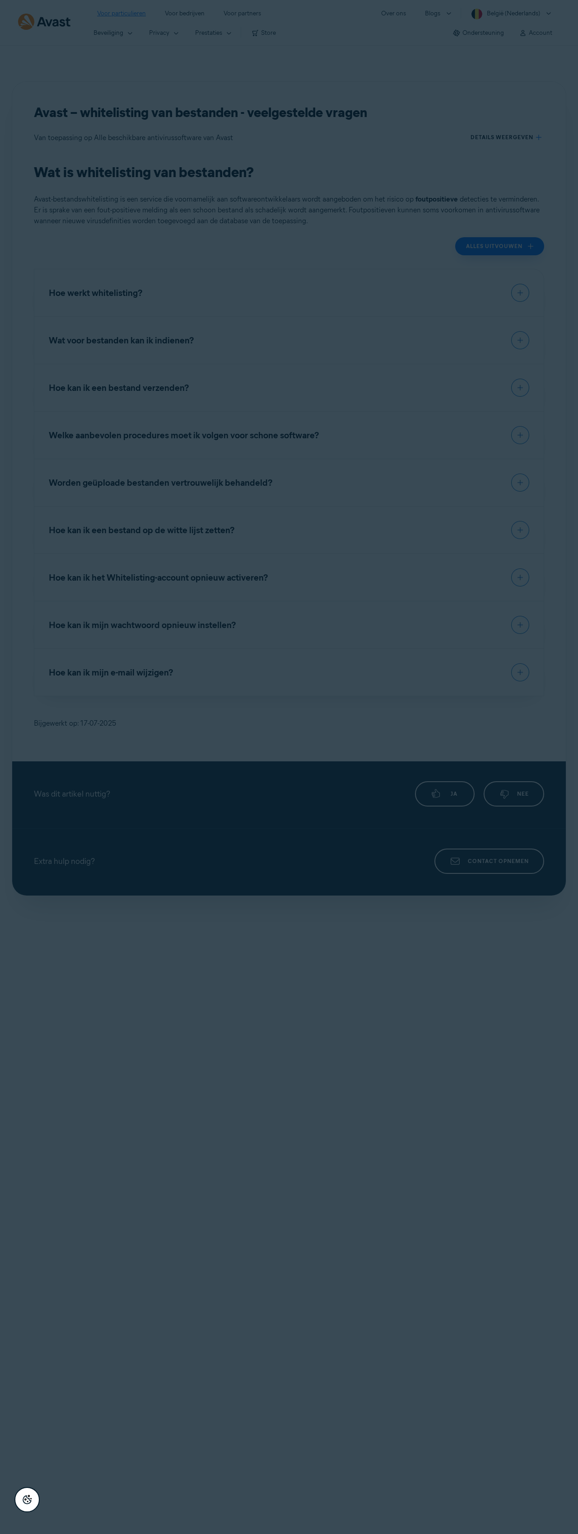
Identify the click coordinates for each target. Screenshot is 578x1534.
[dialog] (289, 767)
